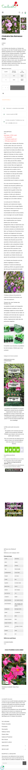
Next (23, 31)
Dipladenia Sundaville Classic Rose (10, 687)
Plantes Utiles (5, 734)
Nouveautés (5, 729)
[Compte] (22, 12)
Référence (7, 552)
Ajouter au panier (17, 87)
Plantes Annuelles (6, 724)
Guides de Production (7, 737)
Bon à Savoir (5, 739)
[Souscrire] (24, 763)
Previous (23, 16)
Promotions (4, 726)
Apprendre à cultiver (7, 742)
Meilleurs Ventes (6, 731)
